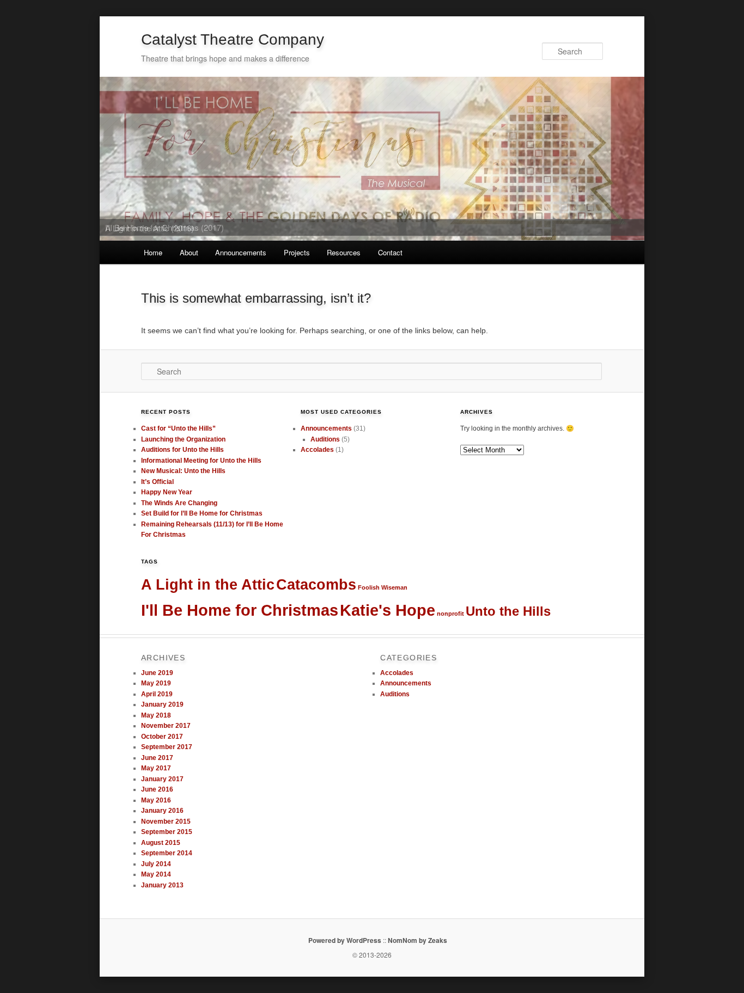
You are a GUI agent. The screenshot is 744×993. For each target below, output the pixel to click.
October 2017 (162, 736)
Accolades (317, 449)
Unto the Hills (508, 611)
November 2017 (166, 726)
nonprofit (450, 613)
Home (153, 252)
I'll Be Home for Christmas (239, 610)
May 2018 (156, 715)
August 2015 (160, 843)
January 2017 (162, 779)
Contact (390, 252)
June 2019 (157, 673)
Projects (297, 252)
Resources (344, 252)
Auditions (325, 439)
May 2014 (156, 874)
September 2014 (166, 853)
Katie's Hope (387, 610)
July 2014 (156, 864)
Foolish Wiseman (382, 587)
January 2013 (162, 885)
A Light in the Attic (208, 585)
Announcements (240, 252)
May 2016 (156, 800)
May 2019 (156, 683)
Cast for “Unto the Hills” (178, 428)
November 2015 (166, 821)
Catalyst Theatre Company (232, 39)
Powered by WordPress (344, 940)
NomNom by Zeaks (417, 940)
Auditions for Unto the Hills (182, 449)
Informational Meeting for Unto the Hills (201, 460)
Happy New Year (166, 492)
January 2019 (162, 704)
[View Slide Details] (372, 158)
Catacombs (316, 585)
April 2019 (157, 694)
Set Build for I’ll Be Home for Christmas (202, 513)
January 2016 (162, 810)
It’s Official (157, 482)
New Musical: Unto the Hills (183, 471)
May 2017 (156, 768)
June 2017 (157, 758)
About (189, 252)
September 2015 (166, 832)
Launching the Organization (183, 439)
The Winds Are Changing (179, 503)
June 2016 (157, 789)
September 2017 (166, 747)
